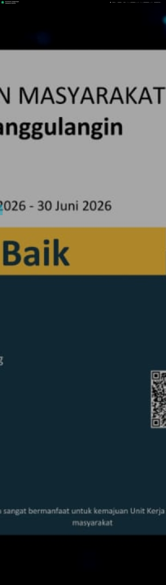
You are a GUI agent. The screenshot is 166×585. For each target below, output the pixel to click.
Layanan (119, 2)
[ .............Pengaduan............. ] (146, 2)
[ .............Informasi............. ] (133, 2)
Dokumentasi (157, 2)
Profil (113, 2)
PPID (124, 2)
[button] (3, 292)
